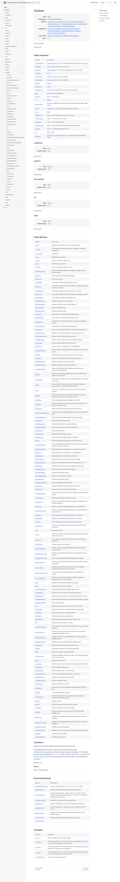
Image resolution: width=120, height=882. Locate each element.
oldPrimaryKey (39, 118)
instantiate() (38, 544)
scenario (85, 63)
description (38, 86)
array (48, 66)
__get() (37, 257)
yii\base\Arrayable (73, 29)
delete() (37, 355)
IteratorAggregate (61, 29)
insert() (37, 534)
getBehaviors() (39, 437)
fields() (37, 385)
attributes (38, 66)
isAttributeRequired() (41, 558)
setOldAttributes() (40, 680)
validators (38, 136)
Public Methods (103, 15)
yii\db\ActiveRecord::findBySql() (63, 400)
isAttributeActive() (40, 548)
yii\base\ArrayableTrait (54, 36)
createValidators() (40, 350)
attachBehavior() (40, 301)
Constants (102, 20)
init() (36, 530)
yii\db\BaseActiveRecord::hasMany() (64, 515)
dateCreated (38, 76)
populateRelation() (40, 642)
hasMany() (38, 515)
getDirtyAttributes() (40, 445)
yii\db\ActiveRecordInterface (56, 33)
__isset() (37, 260)
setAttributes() (39, 670)
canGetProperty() (40, 333)
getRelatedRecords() (41, 482)
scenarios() (38, 664)
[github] (115, 2)
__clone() (37, 249)
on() (36, 622)
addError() (38, 275)
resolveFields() (39, 817)
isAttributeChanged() (41, 554)
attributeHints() (39, 307)
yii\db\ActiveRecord (53, 24)
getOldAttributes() (40, 472)
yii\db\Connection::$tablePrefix (69, 752)
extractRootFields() (40, 800)
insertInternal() (39, 803)
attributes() (38, 314)
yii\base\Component (54, 26)
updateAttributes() (40, 727)
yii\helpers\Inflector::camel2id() (43, 752)
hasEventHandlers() (40, 511)
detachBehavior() (40, 361)
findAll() (37, 395)
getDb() (37, 440)
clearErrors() (38, 346)
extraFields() (38, 379)
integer (49, 100)
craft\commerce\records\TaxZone (57, 22)
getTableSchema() (40, 493)
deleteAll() (38, 358)
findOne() (38, 404)
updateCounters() (40, 730)
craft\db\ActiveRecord (77, 22)
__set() (37, 263)
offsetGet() (38, 612)
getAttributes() (39, 430)
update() (37, 712)
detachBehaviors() (40, 365)
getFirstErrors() (39, 459)
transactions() (39, 696)
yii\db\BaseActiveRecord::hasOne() (64, 521)
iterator (37, 108)
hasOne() (37, 521)
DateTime (49, 76)
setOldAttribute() (40, 677)
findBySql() (38, 400)
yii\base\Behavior (52, 70)
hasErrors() (38, 506)
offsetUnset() (39, 619)
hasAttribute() (39, 502)
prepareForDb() (39, 808)
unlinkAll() (38, 707)
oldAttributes (38, 115)
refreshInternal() (39, 813)
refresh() (37, 648)
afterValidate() (39, 297)
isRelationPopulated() (41, 573)
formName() (38, 408)
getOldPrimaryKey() (40, 476)
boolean (49, 83)
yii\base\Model (82, 24)
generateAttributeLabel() (42, 413)
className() (38, 343)
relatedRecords (39, 125)
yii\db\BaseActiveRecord (69, 24)
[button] (13, 7)
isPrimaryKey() (39, 568)
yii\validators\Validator (53, 63)
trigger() (37, 701)
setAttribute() (39, 667)
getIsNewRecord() (40, 462)
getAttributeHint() (40, 424)
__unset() (37, 267)
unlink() (37, 704)
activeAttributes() (40, 271)
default (37, 83)
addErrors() (38, 279)
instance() (38, 540)
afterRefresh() (39, 291)
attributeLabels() (40, 311)
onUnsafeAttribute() (40, 627)
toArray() (56, 380)
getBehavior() (39, 434)
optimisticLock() (39, 632)
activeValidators (39, 63)
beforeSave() (39, 322)
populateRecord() (40, 637)
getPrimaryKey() (39, 479)
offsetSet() (38, 616)
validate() (38, 733)
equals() (37, 374)
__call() (37, 245)
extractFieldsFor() (40, 795)
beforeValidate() (39, 326)
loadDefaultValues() (41, 589)
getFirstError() (39, 456)
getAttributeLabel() (40, 427)
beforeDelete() (39, 317)
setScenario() (39, 684)
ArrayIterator (50, 108)
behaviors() (38, 329)
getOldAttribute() (40, 469)
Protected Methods (104, 18)
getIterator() (38, 466)
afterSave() (38, 294)
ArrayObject (50, 135)
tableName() (38, 688)
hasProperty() (39, 526)
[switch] (110, 2)
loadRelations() (39, 596)
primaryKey (38, 122)
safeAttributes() (39, 656)
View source (37, 47)
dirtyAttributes (39, 90)
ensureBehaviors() (40, 369)
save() (49, 105)
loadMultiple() (39, 592)
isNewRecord (39, 104)
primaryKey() (38, 645)
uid (36, 132)
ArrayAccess (51, 29)
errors (36, 93)
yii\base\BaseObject (68, 26)
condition (37, 73)
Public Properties (103, 13)
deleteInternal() (39, 789)
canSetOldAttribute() (41, 336)
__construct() (38, 253)
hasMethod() (38, 518)
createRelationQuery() (41, 786)
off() (36, 606)
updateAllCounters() (41, 722)
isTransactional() (40, 578)
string (54, 76)
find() (36, 390)
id (35, 100)
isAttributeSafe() (39, 562)
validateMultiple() (40, 737)
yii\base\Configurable (54, 31)
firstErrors (38, 96)
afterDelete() (38, 282)
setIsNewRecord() (40, 674)
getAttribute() (39, 420)
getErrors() (38, 452)
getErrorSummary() (40, 449)
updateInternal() (39, 821)
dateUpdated (39, 80)
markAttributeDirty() (40, 602)
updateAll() (38, 717)
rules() (54, 351)
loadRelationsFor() (40, 599)
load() (36, 586)
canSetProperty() (40, 339)
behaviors (38, 70)
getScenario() (39, 489)
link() (36, 582)
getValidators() (39, 498)
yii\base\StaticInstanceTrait (70, 36)
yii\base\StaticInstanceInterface (71, 31)
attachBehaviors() (40, 304)
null (58, 76)
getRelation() (39, 486)
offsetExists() (39, 609)
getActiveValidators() (41, 417)
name (36, 112)
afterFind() (38, 286)
